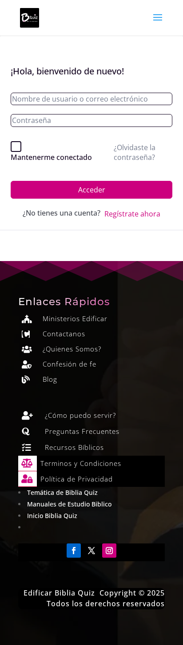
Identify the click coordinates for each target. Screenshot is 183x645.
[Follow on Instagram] (109, 550)
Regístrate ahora (132, 214)
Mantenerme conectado (51, 157)
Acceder (91, 190)
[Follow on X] (91, 550)
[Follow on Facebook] (74, 550)
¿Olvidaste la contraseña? (134, 152)
